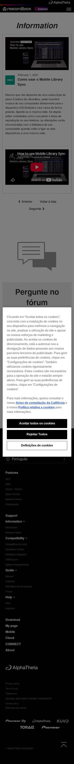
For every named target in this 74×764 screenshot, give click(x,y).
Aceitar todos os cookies (37, 423)
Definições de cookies (37, 445)
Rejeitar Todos (37, 434)
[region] (37, 382)
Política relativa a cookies (36, 407)
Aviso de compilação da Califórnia (40, 402)
